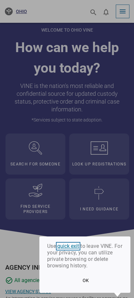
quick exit (68, 246)
